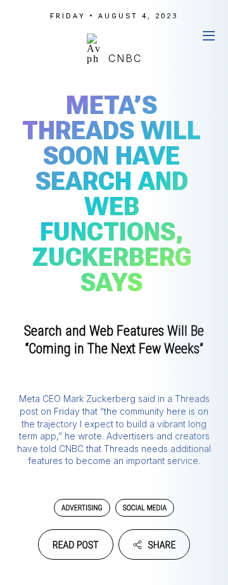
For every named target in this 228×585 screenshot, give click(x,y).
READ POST (76, 545)
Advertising (82, 507)
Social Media (145, 507)
